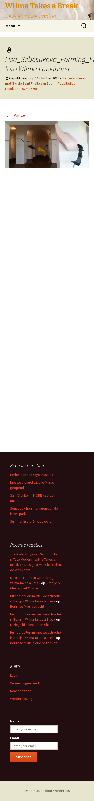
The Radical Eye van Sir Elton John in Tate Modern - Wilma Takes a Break (35, 559)
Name (14, 721)
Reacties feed (20, 691)
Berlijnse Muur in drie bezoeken (33, 643)
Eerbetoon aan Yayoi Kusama (31, 474)
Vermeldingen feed (24, 683)
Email (14, 738)
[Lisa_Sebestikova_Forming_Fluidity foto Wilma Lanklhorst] (47, 143)
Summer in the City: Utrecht (30, 521)
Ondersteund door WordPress (47, 790)
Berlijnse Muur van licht (27, 606)
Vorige (15, 115)
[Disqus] (47, 246)
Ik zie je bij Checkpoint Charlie (32, 624)
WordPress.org (21, 698)
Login (14, 675)
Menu (10, 25)
